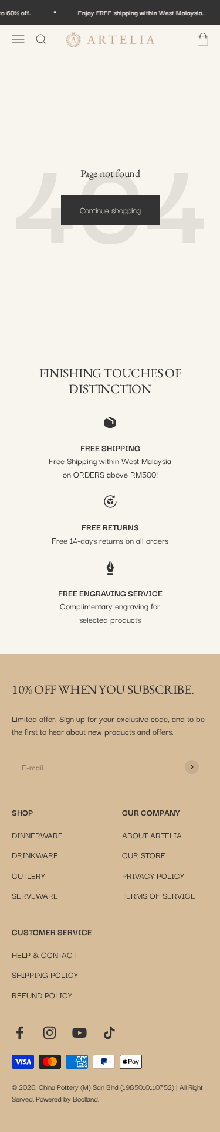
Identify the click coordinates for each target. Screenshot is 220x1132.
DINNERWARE (37, 834)
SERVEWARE (35, 895)
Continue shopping (110, 209)
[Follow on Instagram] (49, 1033)
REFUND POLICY (42, 994)
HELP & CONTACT (44, 954)
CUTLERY (28, 875)
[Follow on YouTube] (79, 1033)
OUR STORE (143, 854)
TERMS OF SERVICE (158, 895)
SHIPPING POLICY (45, 974)
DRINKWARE (35, 854)
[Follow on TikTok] (109, 1033)
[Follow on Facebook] (20, 1033)
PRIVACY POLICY (153, 875)
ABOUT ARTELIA (152, 834)
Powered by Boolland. (67, 1098)
